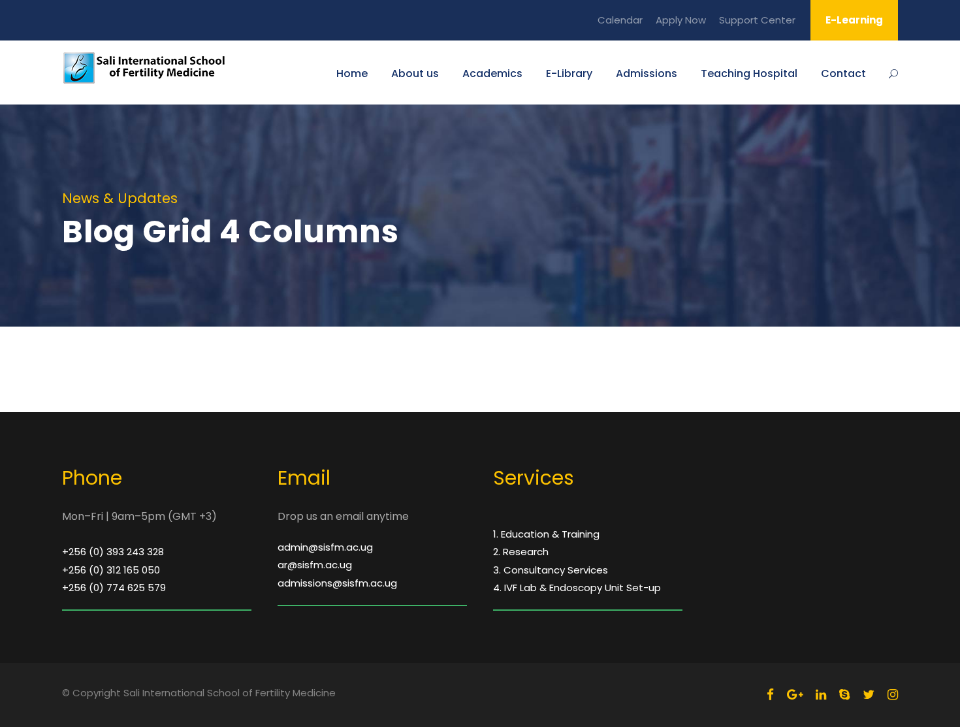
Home (352, 73)
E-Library (569, 73)
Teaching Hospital (749, 73)
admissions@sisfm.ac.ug (337, 583)
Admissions (646, 73)
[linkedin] (821, 694)
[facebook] (770, 694)
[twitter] (868, 694)
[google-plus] (795, 694)
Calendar (620, 20)
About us (415, 73)
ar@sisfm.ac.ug (315, 565)
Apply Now (681, 20)
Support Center (757, 20)
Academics (492, 73)
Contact (843, 73)
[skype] (844, 694)
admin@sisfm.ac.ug (325, 547)
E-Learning (854, 20)
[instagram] (893, 694)
